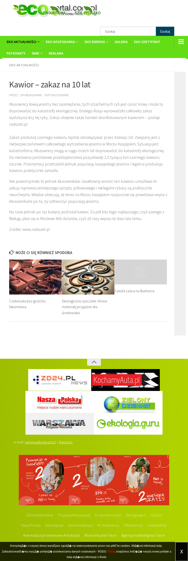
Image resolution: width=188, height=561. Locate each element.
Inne (35, 53)
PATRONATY (16, 53)
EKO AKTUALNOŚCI (21, 41)
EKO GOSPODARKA (60, 41)
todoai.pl (73, 535)
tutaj (159, 545)
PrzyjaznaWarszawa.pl (74, 515)
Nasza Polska (31, 525)
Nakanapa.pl (54, 525)
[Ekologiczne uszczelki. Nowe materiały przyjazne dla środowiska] (88, 277)
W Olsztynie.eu (108, 525)
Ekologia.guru (136, 515)
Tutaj (111, 551)
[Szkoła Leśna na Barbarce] (141, 272)
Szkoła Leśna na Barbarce (135, 290)
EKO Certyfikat (147, 41)
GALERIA (121, 41)
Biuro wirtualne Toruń (101, 535)
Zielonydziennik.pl (39, 515)
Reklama (65, 442)
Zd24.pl (156, 515)
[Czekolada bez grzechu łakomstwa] (35, 277)
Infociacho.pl (133, 525)
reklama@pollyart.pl (40, 442)
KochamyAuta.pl (80, 525)
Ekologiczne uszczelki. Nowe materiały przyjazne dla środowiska (84, 306)
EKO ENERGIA (95, 41)
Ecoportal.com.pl (108, 515)
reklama (56, 53)
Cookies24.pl (157, 525)
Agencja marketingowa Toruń (143, 535)
